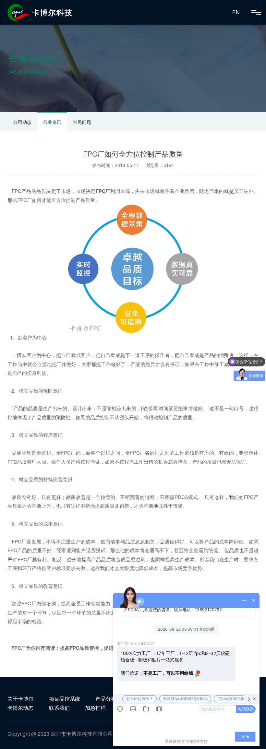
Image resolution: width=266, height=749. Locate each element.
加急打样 (95, 707)
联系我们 (59, 707)
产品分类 (105, 698)
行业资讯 (52, 122)
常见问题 (82, 122)
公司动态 (22, 122)
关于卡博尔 (20, 698)
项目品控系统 (64, 698)
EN (236, 12)
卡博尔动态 (20, 707)
